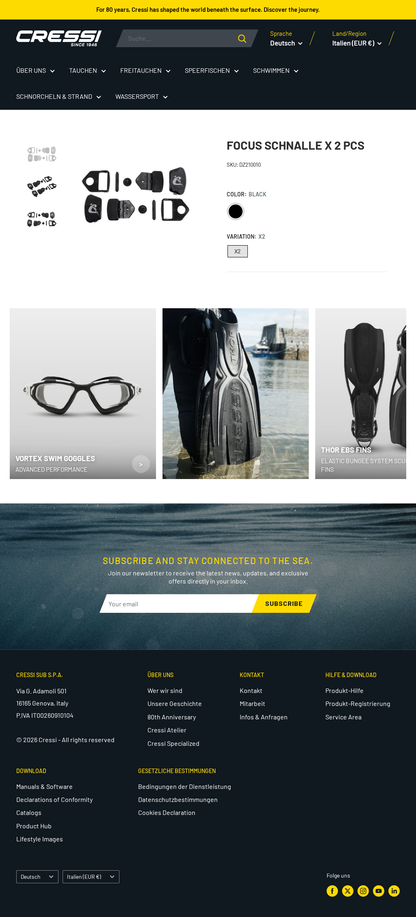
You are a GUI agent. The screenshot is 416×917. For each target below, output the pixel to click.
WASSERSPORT (137, 96)
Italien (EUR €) (84, 876)
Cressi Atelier (166, 730)
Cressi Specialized (173, 743)
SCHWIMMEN (271, 70)
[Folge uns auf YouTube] (378, 891)
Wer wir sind (164, 690)
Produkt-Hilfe (344, 690)
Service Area (343, 717)
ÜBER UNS (31, 70)
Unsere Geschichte (174, 703)
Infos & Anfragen (264, 717)
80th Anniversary (171, 717)
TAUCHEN (83, 70)
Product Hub (34, 826)
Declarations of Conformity (54, 799)
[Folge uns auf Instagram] (363, 891)
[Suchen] (248, 38)
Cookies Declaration (166, 812)
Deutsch (30, 876)
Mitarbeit (252, 703)
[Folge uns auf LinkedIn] (394, 891)
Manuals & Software (44, 786)
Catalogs (28, 812)
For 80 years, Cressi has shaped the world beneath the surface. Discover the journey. (208, 9)
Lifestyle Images (39, 839)
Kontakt (251, 690)
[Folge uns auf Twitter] (347, 891)
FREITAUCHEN (141, 70)
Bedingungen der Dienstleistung (184, 786)
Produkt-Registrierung (357, 703)
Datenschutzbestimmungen (178, 799)
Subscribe (284, 603)
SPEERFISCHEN (207, 70)
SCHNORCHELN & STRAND (54, 96)
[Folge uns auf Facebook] (332, 891)
